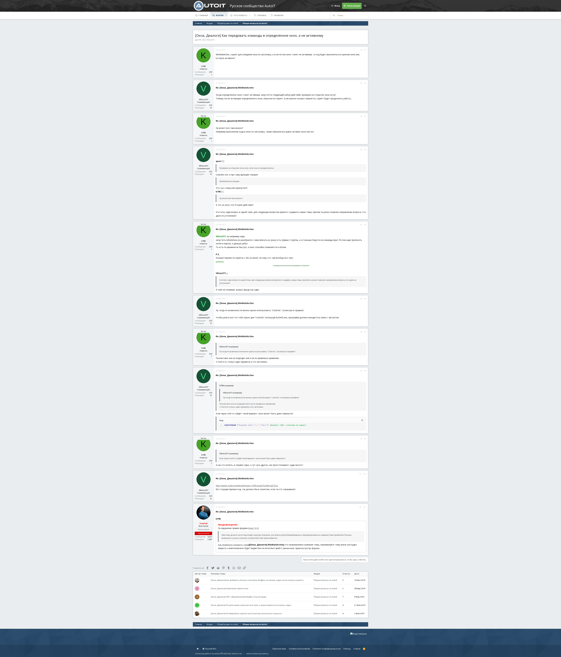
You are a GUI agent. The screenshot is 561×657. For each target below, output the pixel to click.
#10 (364, 474)
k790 (199, 40)
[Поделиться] (361, 50)
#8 (365, 370)
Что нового (240, 15)
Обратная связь (279, 648)
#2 (365, 83)
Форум (219, 15)
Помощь (347, 648)
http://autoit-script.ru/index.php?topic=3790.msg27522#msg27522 (247, 485)
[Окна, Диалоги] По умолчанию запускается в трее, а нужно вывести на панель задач (251, 605)
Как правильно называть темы (233, 544)
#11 (364, 507)
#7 (365, 332)
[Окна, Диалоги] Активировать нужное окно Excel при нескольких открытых (246, 613)
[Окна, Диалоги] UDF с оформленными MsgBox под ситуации (238, 596)
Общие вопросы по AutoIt (325, 580)
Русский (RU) (210, 648)
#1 (365, 50)
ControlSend (230, 425)
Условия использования (299, 648)
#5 (365, 224)
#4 (365, 149)
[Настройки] (198, 649)
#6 (365, 298)
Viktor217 (203, 99)
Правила (278, 15)
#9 (365, 438)
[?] (223, 161)
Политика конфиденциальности (327, 648)
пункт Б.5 (253, 528)
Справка (261, 15)
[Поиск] (365, 6)
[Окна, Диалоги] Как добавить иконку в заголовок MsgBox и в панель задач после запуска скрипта (257, 580)
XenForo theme (252, 653)
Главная (203, 15)
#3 (365, 116)
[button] (226, 15)
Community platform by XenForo (218, 653)
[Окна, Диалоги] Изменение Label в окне (229, 588)
